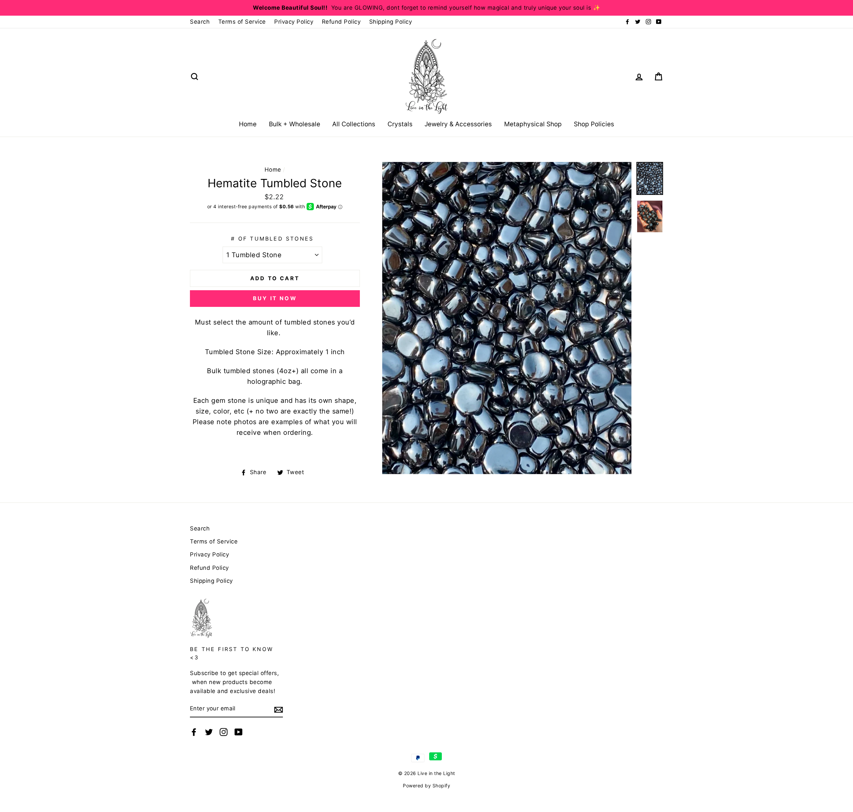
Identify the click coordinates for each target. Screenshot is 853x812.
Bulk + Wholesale (294, 124)
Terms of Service (242, 21)
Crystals (400, 124)
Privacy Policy (293, 21)
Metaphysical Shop (533, 124)
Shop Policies (594, 124)
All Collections (353, 124)
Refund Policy (341, 21)
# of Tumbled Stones (272, 238)
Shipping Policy (390, 21)
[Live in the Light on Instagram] (224, 731)
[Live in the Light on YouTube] (239, 731)
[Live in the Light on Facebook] (194, 731)
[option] (426, 7)
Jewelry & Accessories (458, 124)
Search (200, 21)
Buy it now (275, 298)
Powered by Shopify (426, 785)
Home (248, 124)
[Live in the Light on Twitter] (209, 731)
